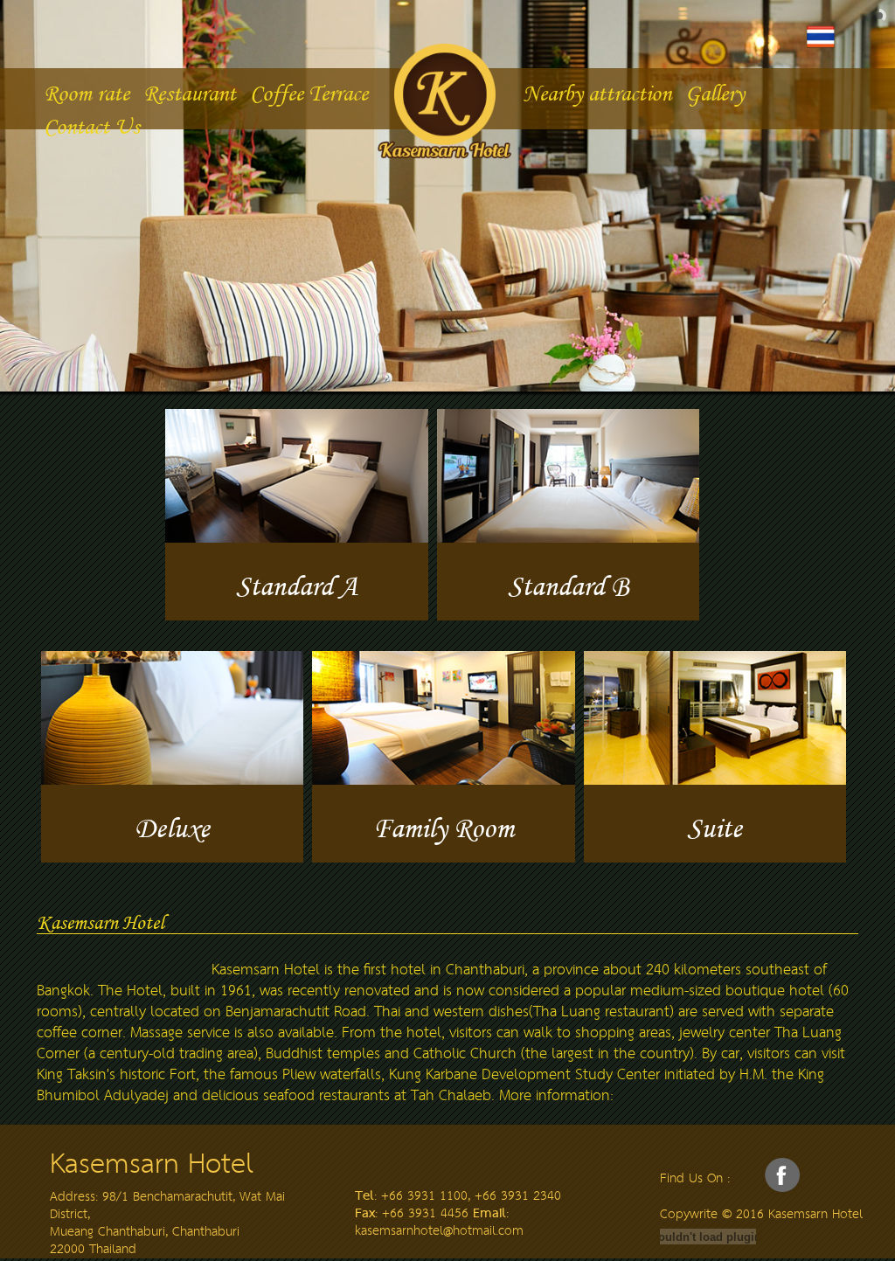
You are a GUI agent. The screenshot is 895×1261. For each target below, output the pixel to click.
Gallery (715, 93)
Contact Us (92, 126)
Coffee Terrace (309, 93)
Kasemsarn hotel (447, 96)
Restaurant (189, 93)
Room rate (86, 93)
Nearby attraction (597, 93)
